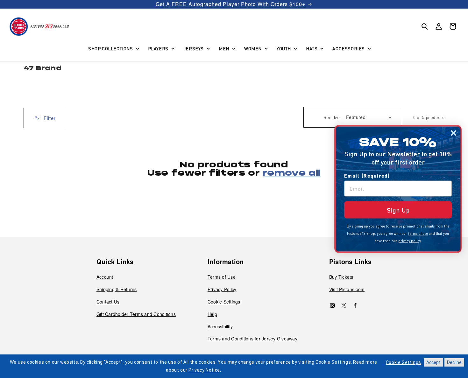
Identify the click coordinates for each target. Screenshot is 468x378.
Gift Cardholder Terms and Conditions (136, 314)
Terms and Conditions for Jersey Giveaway (252, 338)
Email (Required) (367, 175)
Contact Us (108, 301)
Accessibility (220, 326)
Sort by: (331, 117)
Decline (454, 362)
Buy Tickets (341, 277)
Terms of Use (222, 277)
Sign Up (398, 210)
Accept (433, 362)
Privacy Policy (222, 289)
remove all (292, 173)
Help (212, 314)
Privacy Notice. (204, 370)
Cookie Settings (224, 301)
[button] (113, 48)
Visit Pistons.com (347, 289)
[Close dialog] (453, 133)
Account (104, 277)
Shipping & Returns (116, 289)
